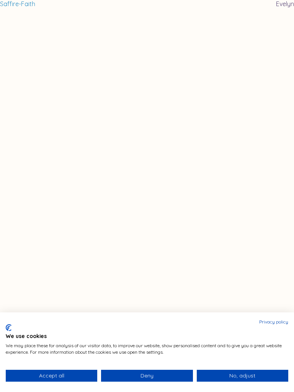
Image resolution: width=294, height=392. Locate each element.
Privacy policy (273, 322)
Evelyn (285, 4)
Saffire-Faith (17, 4)
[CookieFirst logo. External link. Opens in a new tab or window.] (8, 327)
